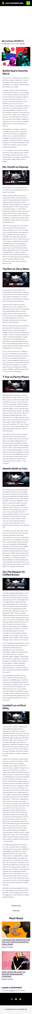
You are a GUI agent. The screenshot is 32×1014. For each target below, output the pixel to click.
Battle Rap (4, 947)
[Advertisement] (16, 23)
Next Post (16, 910)
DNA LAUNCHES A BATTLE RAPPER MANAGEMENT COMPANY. (13, 974)
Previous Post (16, 905)
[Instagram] (12, 999)
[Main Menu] (28, 3)
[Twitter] (20, 999)
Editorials (22, 43)
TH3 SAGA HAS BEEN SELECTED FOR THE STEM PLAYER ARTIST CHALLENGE (16, 942)
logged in (11, 990)
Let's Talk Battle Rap (14, 3)
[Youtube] (16, 999)
